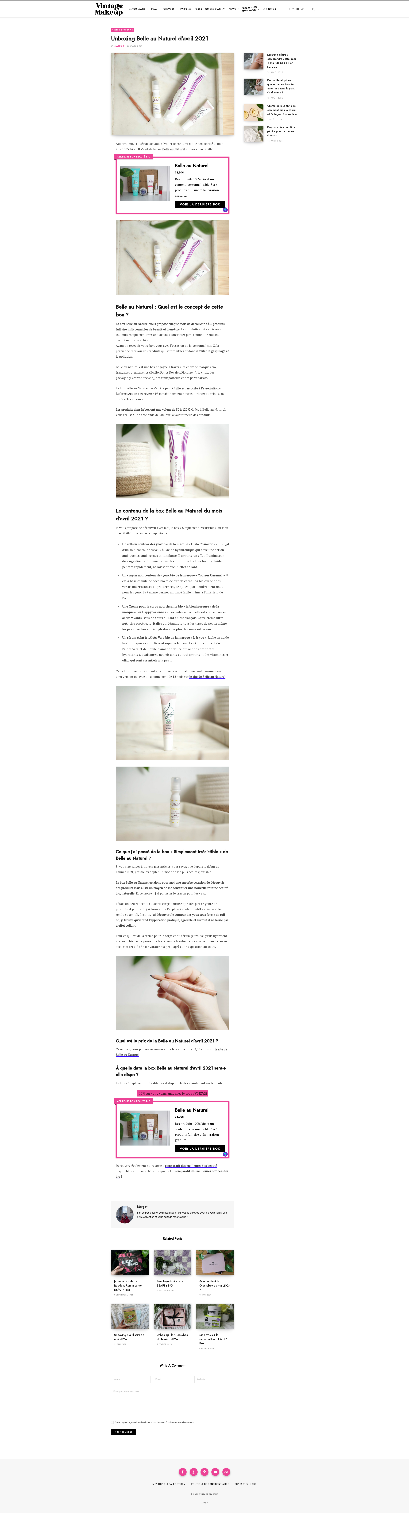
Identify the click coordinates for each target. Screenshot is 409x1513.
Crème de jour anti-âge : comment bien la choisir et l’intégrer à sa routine (282, 110)
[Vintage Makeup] (109, 9)
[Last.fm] (226, 1472)
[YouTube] (215, 1472)
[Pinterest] (95, 161)
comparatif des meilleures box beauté (191, 1166)
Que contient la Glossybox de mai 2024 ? (215, 1285)
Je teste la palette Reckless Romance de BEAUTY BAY (128, 1285)
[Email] (95, 169)
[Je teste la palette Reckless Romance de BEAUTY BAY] (130, 1262)
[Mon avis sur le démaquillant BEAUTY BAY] (215, 1316)
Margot (119, 46)
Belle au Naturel (173, 149)
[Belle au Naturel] (145, 185)
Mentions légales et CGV (168, 1484)
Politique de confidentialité (210, 1484)
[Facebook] (95, 152)
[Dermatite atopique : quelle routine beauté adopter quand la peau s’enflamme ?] (255, 89)
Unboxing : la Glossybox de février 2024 (172, 1337)
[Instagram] (194, 1472)
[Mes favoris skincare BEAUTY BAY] (173, 1262)
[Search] (312, 9)
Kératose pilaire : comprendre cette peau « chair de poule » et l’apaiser (282, 61)
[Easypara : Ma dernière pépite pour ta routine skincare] (255, 134)
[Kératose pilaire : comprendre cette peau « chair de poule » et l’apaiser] (255, 63)
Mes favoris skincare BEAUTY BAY (170, 1283)
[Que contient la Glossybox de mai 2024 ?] (215, 1262)
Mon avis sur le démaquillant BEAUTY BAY (213, 1339)
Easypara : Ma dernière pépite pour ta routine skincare (281, 131)
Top (205, 1503)
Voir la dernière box (200, 204)
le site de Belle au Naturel (207, 677)
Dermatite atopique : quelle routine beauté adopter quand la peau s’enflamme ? (281, 86)
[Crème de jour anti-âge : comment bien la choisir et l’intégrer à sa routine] (255, 112)
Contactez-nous (246, 1484)
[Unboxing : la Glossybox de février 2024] (173, 1316)
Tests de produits (122, 30)
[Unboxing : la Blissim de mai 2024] (130, 1316)
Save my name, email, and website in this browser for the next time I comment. (155, 1422)
